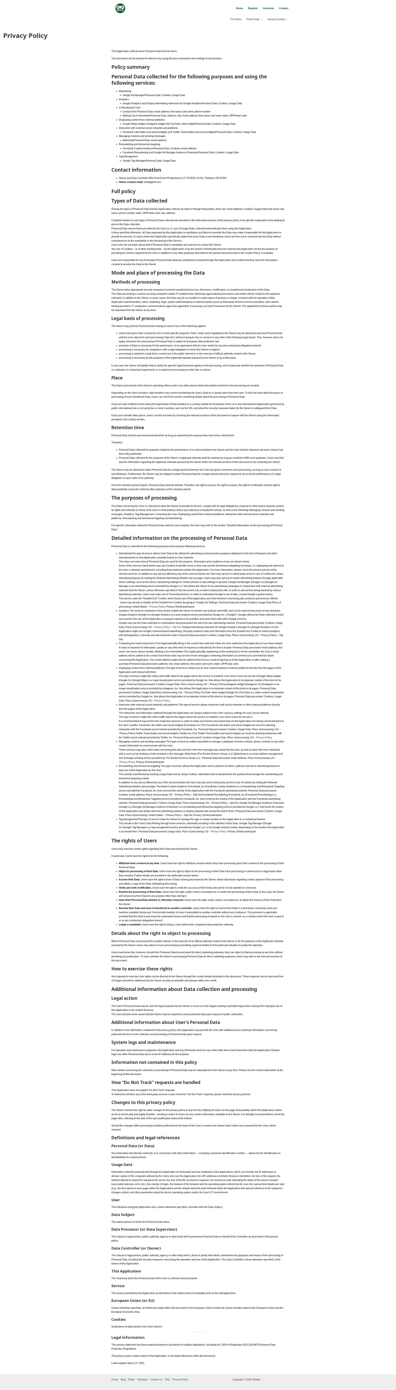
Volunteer (142, 1379)
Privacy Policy (157, 606)
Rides (131, 1379)
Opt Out (177, 627)
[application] (261, 19)
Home (115, 1379)
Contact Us (156, 1379)
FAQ (167, 1379)
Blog (123, 1379)
